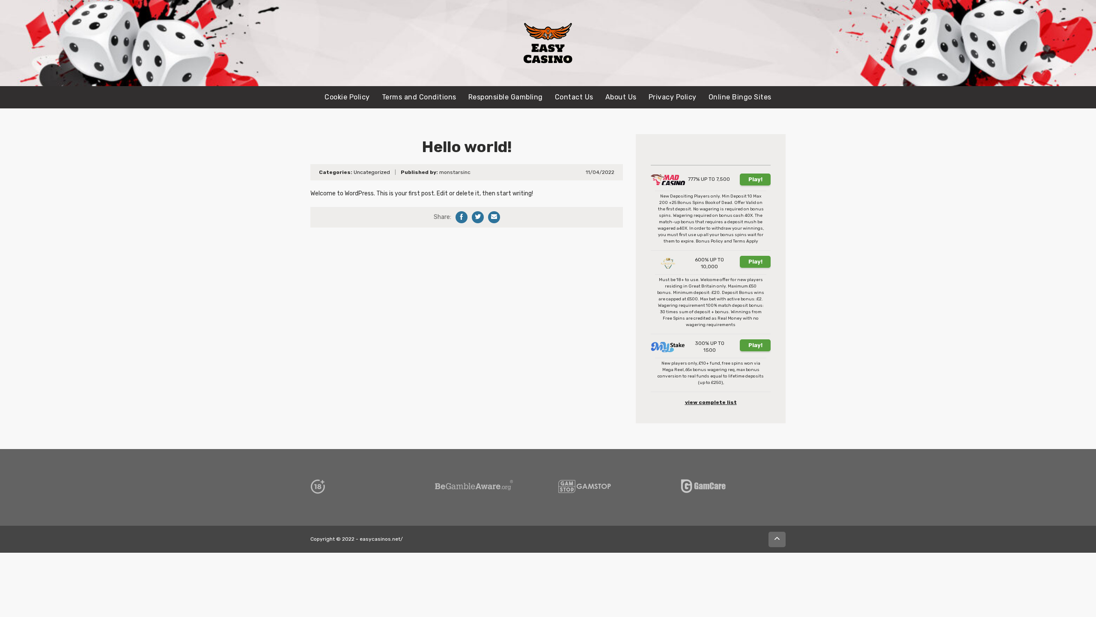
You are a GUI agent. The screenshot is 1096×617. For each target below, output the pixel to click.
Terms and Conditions (419, 97)
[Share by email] (494, 217)
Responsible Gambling (505, 97)
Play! (755, 179)
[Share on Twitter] (478, 217)
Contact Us (574, 97)
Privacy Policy (673, 97)
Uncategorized (372, 172)
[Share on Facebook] (462, 217)
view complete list (711, 402)
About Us (621, 97)
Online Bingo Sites (740, 97)
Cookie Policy (347, 97)
